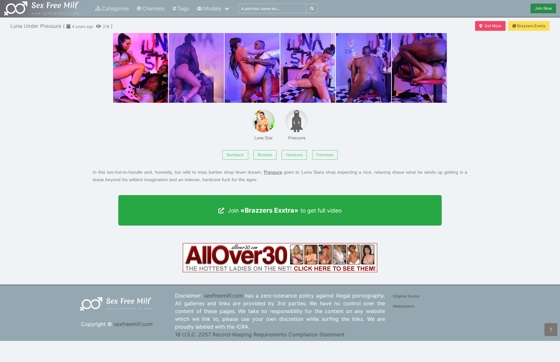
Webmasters (403, 306)
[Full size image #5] (419, 68)
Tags (183, 8)
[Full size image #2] (252, 68)
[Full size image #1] (196, 68)
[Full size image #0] (140, 68)
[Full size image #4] (363, 68)
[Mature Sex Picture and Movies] (280, 270)
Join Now (543, 8)
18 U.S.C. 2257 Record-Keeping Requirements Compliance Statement (259, 334)
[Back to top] (550, 329)
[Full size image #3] (307, 68)
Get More (492, 25)
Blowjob (265, 154)
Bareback (235, 154)
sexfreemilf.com (133, 324)
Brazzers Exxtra (531, 25)
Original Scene (406, 296)
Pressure (296, 137)
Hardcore (294, 154)
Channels (153, 8)
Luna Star (263, 137)
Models (212, 8)
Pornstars (324, 154)
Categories (115, 8)
